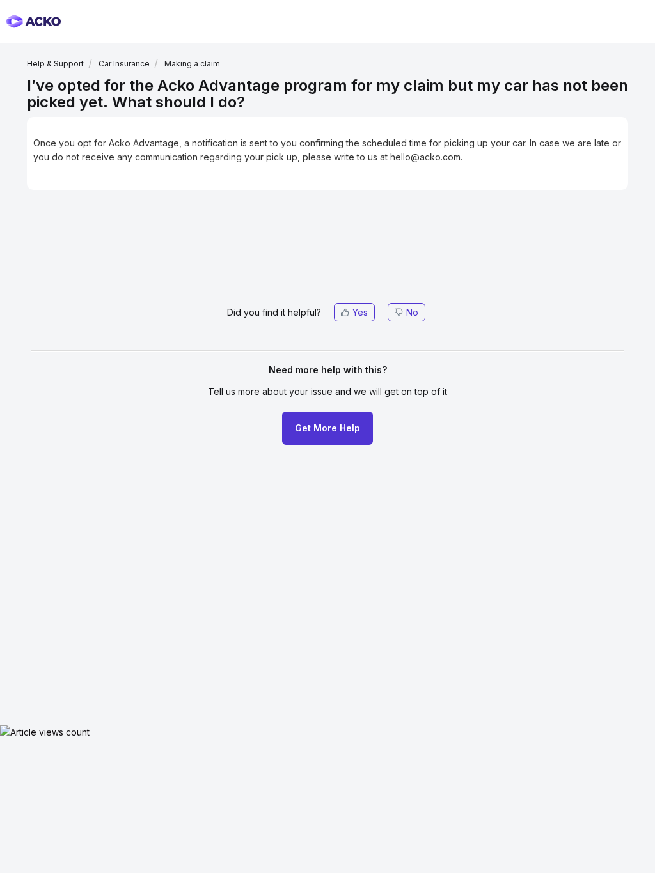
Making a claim (192, 63)
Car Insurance (124, 63)
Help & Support (55, 63)
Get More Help (327, 427)
